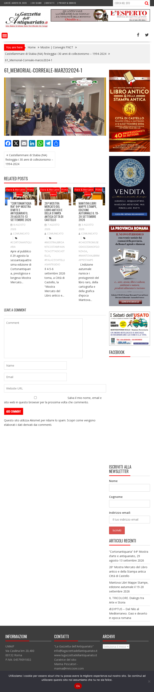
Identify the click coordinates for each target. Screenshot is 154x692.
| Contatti (49, 2)
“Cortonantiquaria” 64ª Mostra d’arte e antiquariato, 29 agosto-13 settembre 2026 (20, 211)
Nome (113, 481)
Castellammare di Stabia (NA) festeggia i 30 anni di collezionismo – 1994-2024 (29, 159)
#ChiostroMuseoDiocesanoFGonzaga (89, 247)
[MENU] (5, 35)
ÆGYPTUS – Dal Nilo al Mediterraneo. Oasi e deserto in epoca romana (128, 613)
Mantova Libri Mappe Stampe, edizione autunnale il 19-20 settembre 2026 (89, 211)
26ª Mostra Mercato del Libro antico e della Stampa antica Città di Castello (54, 211)
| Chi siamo (36, 2)
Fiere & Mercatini (15, 189)
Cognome (116, 497)
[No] (149, 681)
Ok (78, 686)
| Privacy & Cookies (66, 2)
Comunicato (21, 233)
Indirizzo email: (120, 513)
